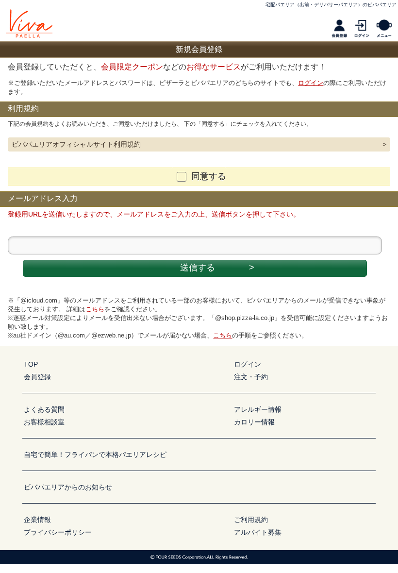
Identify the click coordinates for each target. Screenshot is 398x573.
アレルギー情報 (258, 409)
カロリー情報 (254, 422)
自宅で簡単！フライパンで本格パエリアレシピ (95, 454)
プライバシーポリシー (58, 532)
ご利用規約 (251, 519)
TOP (31, 364)
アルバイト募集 (258, 532)
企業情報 (37, 519)
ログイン (310, 82)
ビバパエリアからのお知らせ (68, 487)
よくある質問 (44, 409)
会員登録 (37, 377)
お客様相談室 (44, 422)
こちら (94, 309)
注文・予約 (251, 377)
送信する (217, 267)
